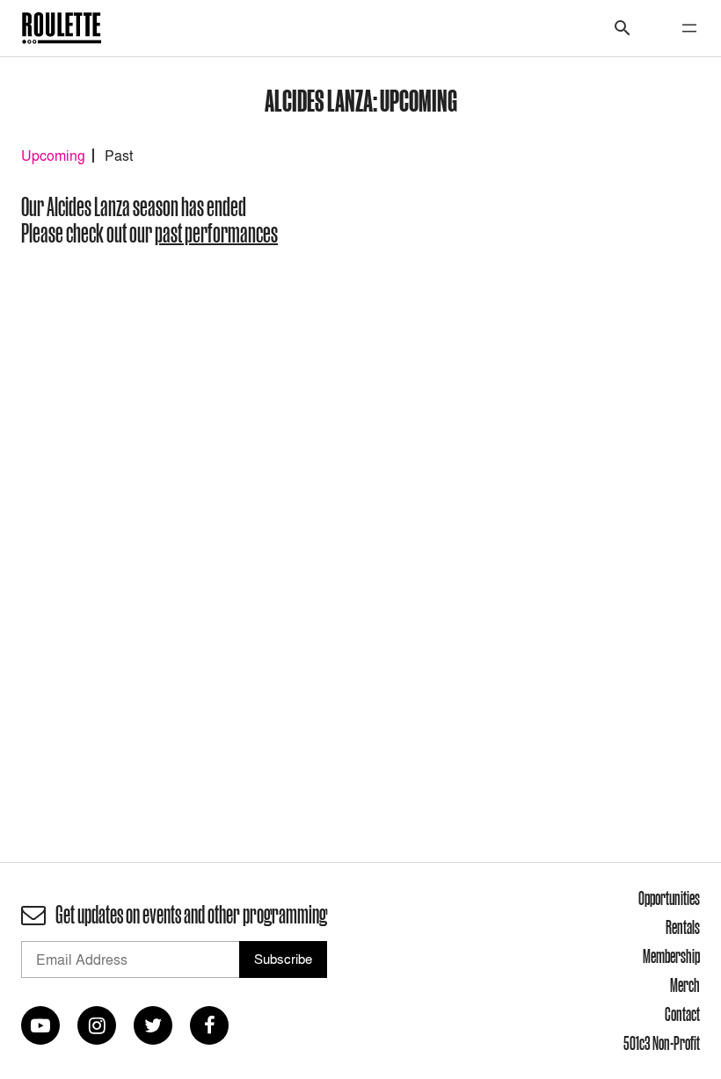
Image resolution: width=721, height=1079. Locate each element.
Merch (685, 985)
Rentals (683, 927)
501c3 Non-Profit (661, 1043)
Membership (671, 956)
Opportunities (669, 898)
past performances (216, 233)
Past (119, 155)
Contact (682, 1014)
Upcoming (53, 155)
